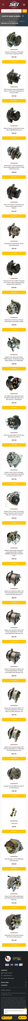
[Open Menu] (3, 4)
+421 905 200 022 (9, 978)
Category (4, 985)
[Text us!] (22, 1018)
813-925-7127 (8, 975)
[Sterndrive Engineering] (14, 4)
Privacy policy (6, 990)
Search (24, 11)
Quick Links (5, 982)
